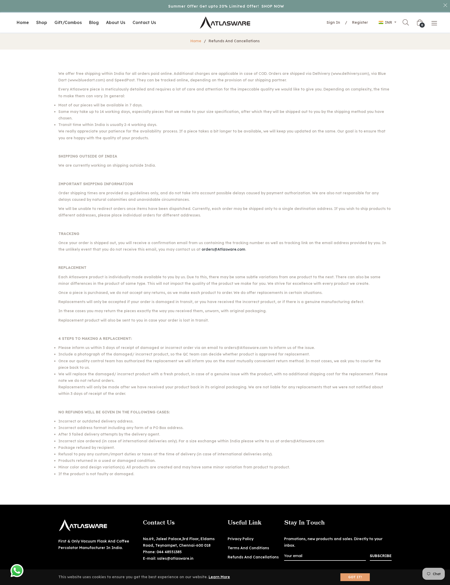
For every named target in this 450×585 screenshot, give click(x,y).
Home (195, 41)
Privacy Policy (240, 538)
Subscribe (381, 555)
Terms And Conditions (248, 548)
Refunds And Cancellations (253, 557)
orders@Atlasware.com (223, 249)
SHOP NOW (272, 6)
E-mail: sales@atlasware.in (168, 558)
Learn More (219, 577)
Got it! (355, 577)
